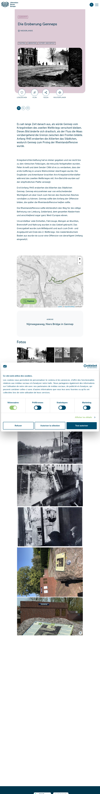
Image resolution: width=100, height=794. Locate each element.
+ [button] (80, 258)
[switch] (37, 408)
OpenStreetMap (70, 306)
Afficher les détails (83, 417)
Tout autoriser (81, 425)
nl (23, 108)
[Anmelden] (91, 5)
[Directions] (59, 92)
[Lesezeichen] (21, 92)
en (28, 108)
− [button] (80, 262)
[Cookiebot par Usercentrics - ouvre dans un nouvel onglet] (85, 366)
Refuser (18, 425)
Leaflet (60, 306)
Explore (30, 301)
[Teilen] (45, 92)
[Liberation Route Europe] (9, 4)
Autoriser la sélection (50, 425)
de (19, 108)
